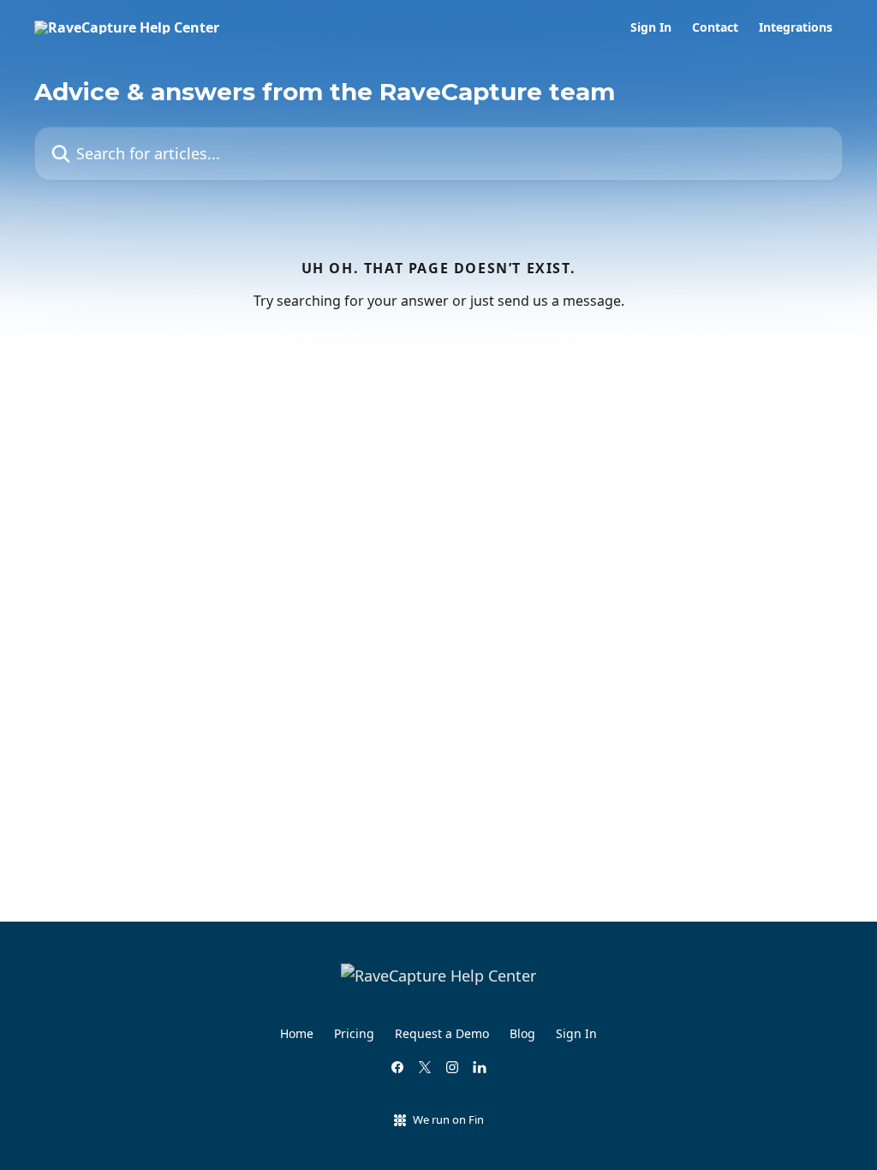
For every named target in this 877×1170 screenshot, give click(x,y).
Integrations (795, 27)
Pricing (354, 1033)
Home (296, 1033)
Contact (715, 27)
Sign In (650, 27)
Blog (522, 1033)
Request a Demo (442, 1033)
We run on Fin (448, 1119)
